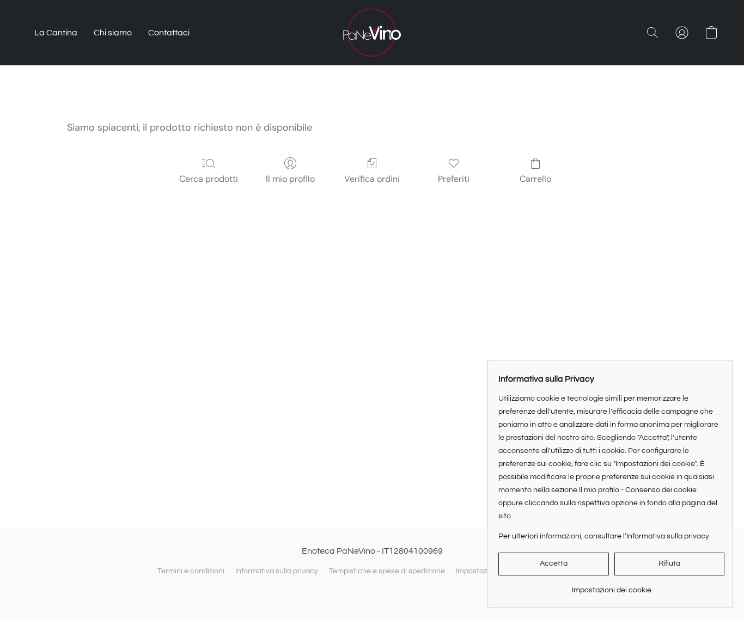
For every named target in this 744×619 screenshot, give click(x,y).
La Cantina (55, 32)
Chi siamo (113, 32)
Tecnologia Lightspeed (372, 590)
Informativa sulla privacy (276, 571)
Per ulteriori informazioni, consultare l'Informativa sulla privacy (603, 536)
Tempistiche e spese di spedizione (387, 571)
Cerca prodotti (208, 179)
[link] (611, 586)
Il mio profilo (290, 179)
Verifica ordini (372, 179)
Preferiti (453, 179)
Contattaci (169, 32)
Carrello (535, 179)
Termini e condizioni (190, 571)
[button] (372, 32)
